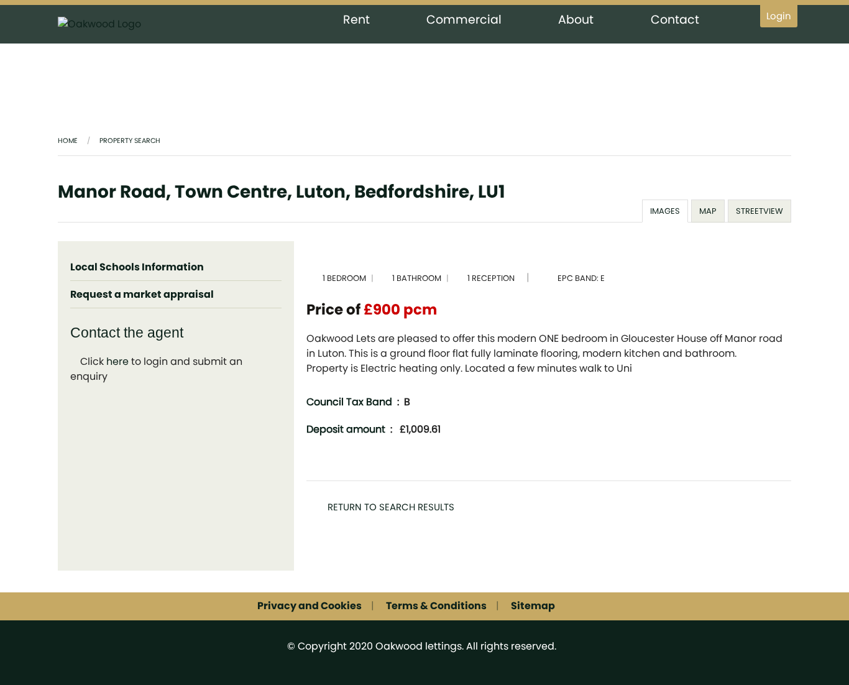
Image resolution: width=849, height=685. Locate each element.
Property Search (129, 140)
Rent (356, 19)
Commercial (464, 19)
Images (665, 211)
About (576, 19)
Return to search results (391, 506)
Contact (675, 19)
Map (708, 211)
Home (68, 140)
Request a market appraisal (142, 294)
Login (778, 15)
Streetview (759, 211)
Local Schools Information (137, 267)
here (117, 361)
